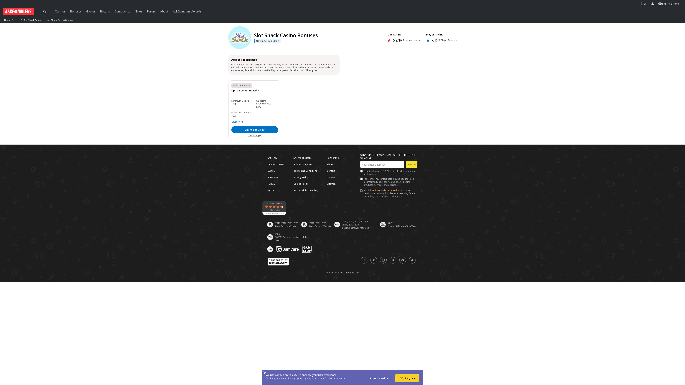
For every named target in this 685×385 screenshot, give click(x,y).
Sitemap (331, 183)
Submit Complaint (303, 164)
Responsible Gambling (306, 190)
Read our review (411, 40)
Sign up (412, 164)
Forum (271, 183)
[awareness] (287, 249)
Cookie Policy (301, 183)
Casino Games (276, 164)
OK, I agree (407, 378)
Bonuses (273, 177)
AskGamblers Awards (187, 11)
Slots (271, 170)
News (271, 190)
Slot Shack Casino (33, 20)
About (330, 164)
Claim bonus (253, 129)
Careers (331, 177)
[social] (364, 260)
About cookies (380, 378)
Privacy (376, 190)
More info (237, 121)
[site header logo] (18, 11)
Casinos (272, 157)
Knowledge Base (302, 157)
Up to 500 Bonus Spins (245, 90)
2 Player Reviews (448, 40)
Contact (331, 170)
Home (7, 20)
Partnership (333, 157)
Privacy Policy (301, 177)
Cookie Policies (393, 190)
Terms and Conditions (305, 170)
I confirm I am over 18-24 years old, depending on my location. (389, 173)
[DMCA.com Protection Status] (278, 262)
